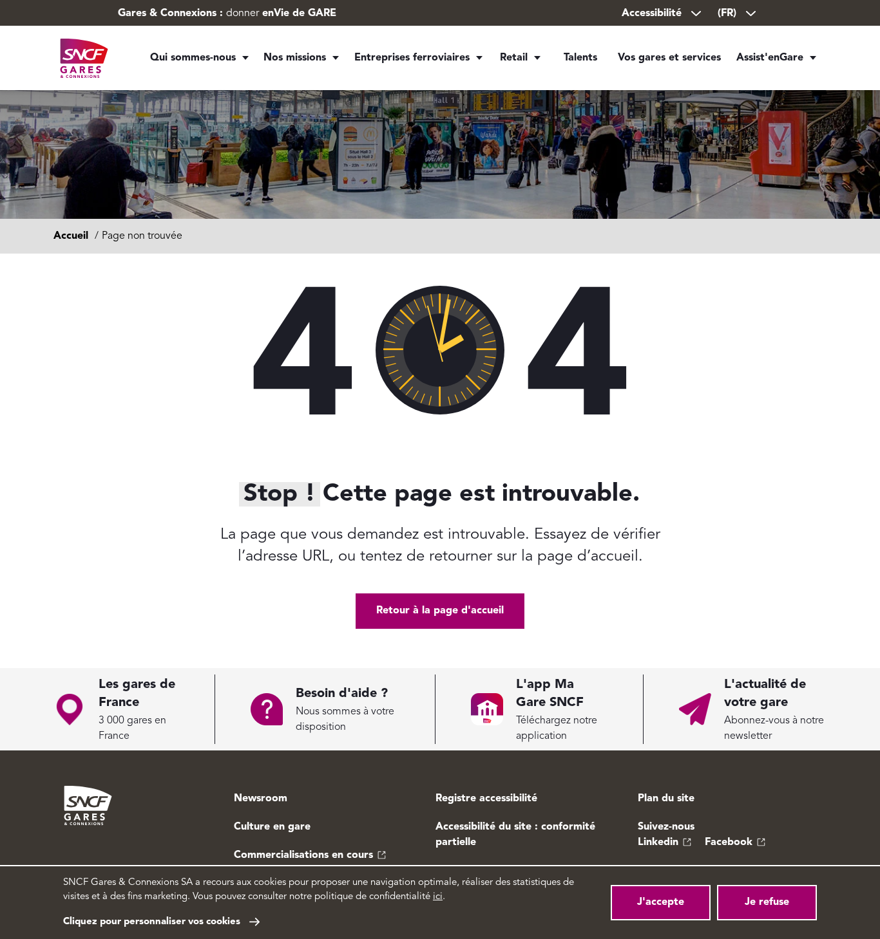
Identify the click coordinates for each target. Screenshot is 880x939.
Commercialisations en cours (303, 855)
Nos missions (294, 58)
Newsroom (260, 799)
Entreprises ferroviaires (412, 58)
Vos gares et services (669, 58)
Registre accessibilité (486, 799)
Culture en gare (272, 827)
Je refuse (767, 902)
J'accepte (660, 902)
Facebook (728, 842)
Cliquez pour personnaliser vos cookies (151, 922)
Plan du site (666, 799)
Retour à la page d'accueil (440, 611)
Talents (580, 58)
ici (438, 897)
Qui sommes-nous (193, 58)
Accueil (70, 236)
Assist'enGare (769, 58)
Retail (514, 58)
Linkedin (658, 842)
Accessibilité (652, 13)
